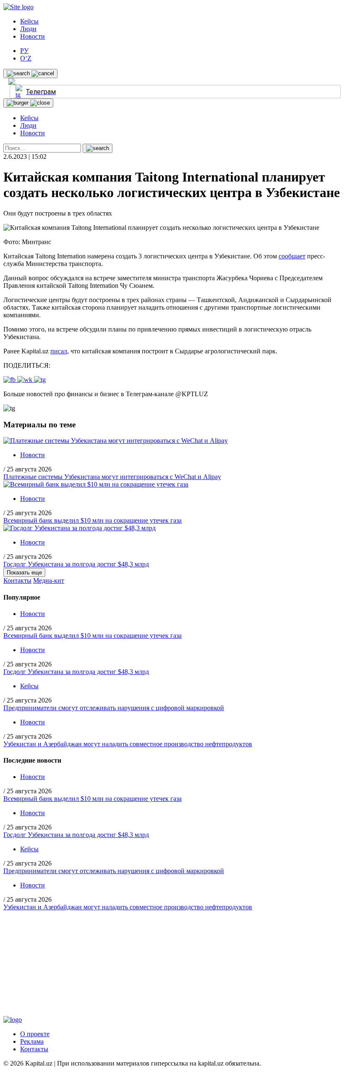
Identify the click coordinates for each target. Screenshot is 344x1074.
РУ (24, 50)
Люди (28, 28)
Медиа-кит (48, 580)
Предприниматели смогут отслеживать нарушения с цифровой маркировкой (113, 707)
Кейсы (29, 21)
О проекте (35, 1033)
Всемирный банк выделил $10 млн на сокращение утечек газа (92, 520)
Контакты (17, 580)
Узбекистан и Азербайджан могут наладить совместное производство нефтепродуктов (127, 744)
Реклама (32, 1041)
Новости (32, 36)
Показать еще (24, 572)
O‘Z (25, 58)
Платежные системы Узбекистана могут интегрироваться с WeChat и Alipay (112, 476)
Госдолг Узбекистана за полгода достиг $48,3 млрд (76, 564)
